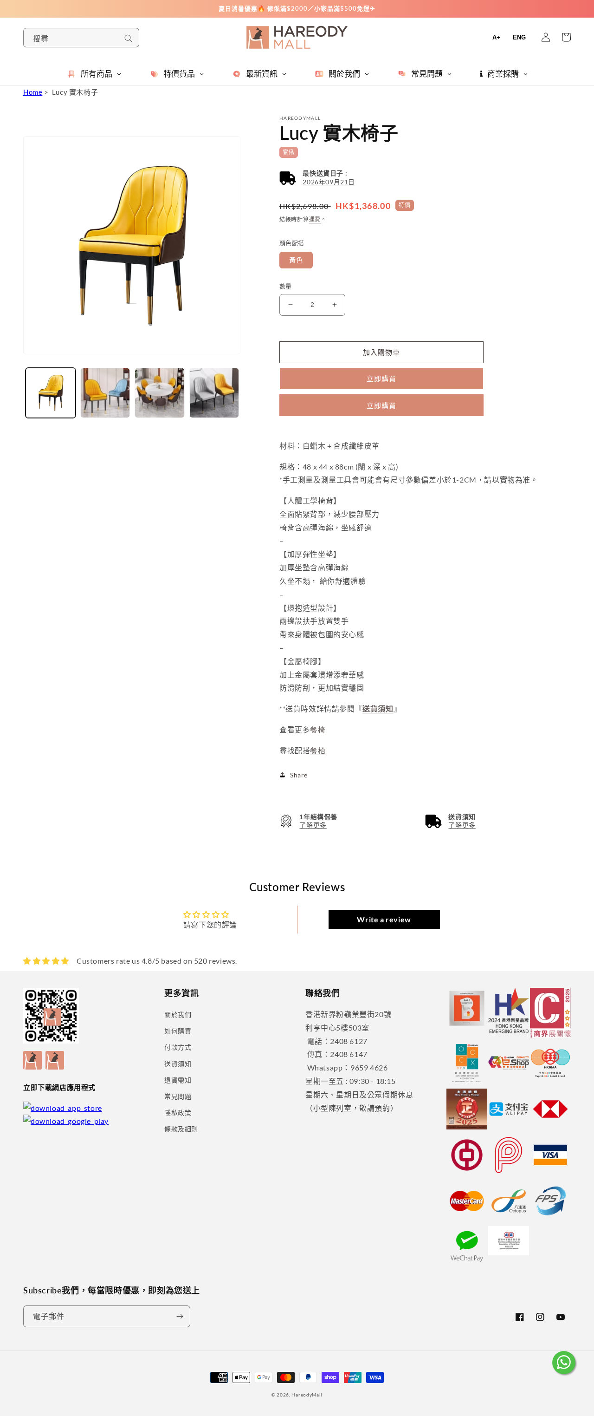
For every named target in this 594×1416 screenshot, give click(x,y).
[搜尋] (128, 38)
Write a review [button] (384, 919)
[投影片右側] (232, 375)
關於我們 (177, 1014)
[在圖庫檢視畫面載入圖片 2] (105, 393)
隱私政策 (177, 1112)
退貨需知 (177, 1080)
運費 (315, 219)
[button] (317, 178)
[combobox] (81, 37)
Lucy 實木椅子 (75, 92)
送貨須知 (177, 1064)
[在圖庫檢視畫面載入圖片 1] (51, 393)
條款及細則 (181, 1129)
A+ (496, 37)
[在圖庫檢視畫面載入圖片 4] (214, 393)
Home (32, 92)
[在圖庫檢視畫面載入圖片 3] (160, 393)
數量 (285, 286)
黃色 (296, 260)
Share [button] (299, 775)
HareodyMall (307, 1394)
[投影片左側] (33, 375)
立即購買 (381, 405)
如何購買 (177, 1031)
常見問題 (177, 1096)
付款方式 (177, 1047)
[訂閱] (179, 1316)
